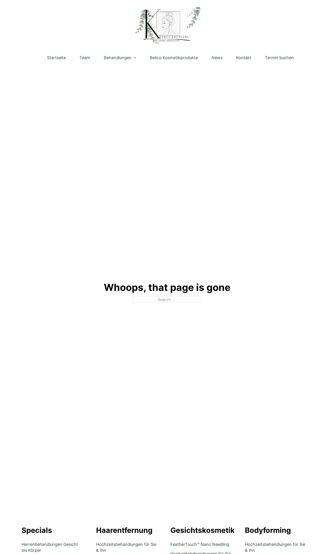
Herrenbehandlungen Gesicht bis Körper (50, 547)
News (217, 57)
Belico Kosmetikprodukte (174, 57)
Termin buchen (279, 57)
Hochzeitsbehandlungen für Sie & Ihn (126, 547)
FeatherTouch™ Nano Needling (199, 544)
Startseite (56, 57)
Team (85, 57)
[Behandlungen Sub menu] (135, 57)
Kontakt (243, 57)
